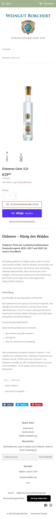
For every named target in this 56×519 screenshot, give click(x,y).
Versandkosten (25, 182)
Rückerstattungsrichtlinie (13, 498)
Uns (28, 483)
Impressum (28, 428)
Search (11, 493)
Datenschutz (28, 432)
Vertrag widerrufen (39, 498)
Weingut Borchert (20, 513)
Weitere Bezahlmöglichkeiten (22, 221)
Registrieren (45, 457)
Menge (5, 190)
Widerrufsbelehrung (28, 436)
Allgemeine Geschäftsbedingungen (31, 493)
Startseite (6, 49)
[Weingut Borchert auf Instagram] (50, 505)
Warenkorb (48, 4)
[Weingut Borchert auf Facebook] (45, 505)
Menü (8, 4)
